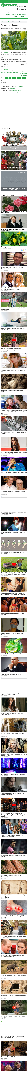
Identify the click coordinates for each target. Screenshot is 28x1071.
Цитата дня (24, 75)
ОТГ (10, 78)
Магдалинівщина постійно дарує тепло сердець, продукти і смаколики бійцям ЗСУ (13, 71)
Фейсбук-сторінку (19, 86)
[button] (26, 17)
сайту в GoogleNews (16, 90)
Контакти (21, 17)
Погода (19, 78)
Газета (16, 17)
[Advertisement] (14, 111)
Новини (14, 15)
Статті (19, 15)
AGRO (6, 78)
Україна (23, 78)
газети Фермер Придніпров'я (14, 92)
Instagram (12, 88)
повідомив (5, 52)
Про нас (24, 15)
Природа (14, 78)
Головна (8, 15)
